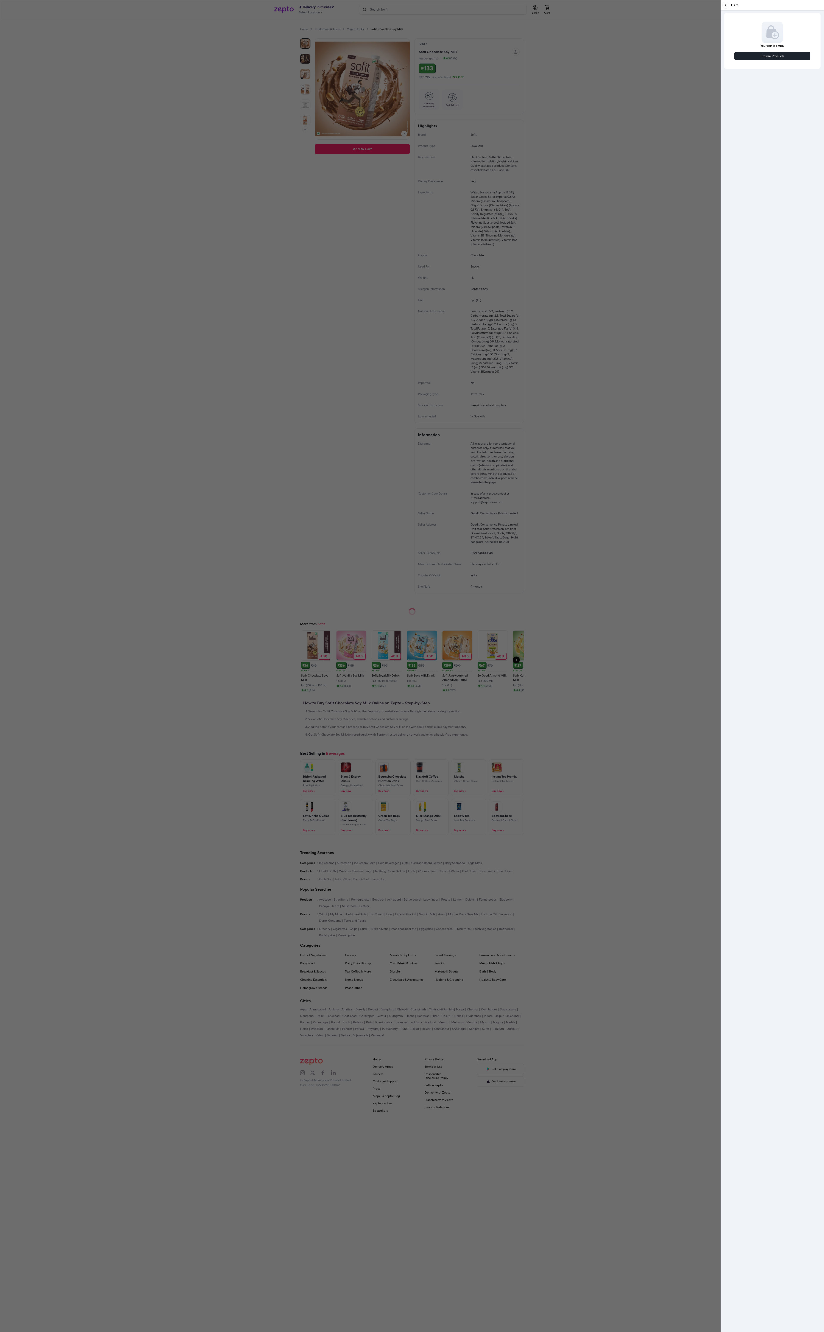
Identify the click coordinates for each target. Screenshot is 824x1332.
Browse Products (772, 56)
